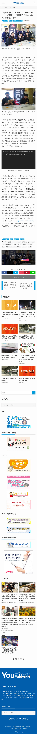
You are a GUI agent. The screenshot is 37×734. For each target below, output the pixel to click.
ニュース (6, 20)
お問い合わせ (28, 726)
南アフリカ (31, 242)
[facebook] (14, 659)
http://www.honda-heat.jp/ (25, 221)
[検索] (26, 719)
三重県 (18, 247)
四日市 (20, 20)
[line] (21, 659)
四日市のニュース (10, 247)
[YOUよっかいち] (18, 3)
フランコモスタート (7, 244)
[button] (4, 272)
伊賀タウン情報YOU (18, 726)
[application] (19, 159)
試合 (3, 247)
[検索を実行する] (33, 392)
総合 (10, 20)
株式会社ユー (8, 726)
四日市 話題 (7, 242)
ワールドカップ (16, 242)
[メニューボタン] (3, 3)
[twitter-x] (16, 659)
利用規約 (24, 728)
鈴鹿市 (30, 247)
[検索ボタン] (34, 3)
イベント (15, 20)
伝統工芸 (24, 242)
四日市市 (16, 244)
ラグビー (30, 244)
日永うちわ (23, 244)
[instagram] (18, 659)
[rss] (23, 659)
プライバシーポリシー (15, 728)
